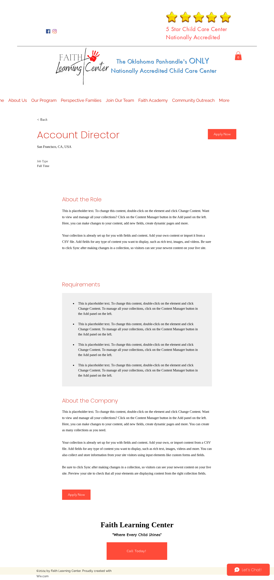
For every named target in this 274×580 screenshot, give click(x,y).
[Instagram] (54, 31)
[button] (238, 55)
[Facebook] (48, 31)
